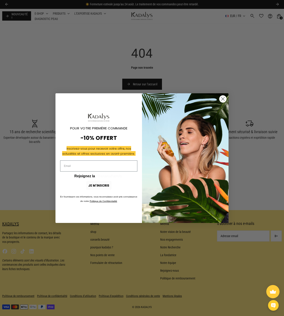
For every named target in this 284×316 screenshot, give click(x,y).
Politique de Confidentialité (103, 201)
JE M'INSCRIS (98, 185)
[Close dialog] (223, 99)
